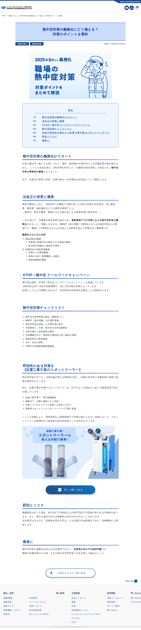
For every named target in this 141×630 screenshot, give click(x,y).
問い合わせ (112, 610)
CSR (74, 622)
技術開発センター (80, 610)
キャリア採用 (113, 606)
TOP (3, 16)
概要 (74, 602)
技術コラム (13, 16)
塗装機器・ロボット (12, 610)
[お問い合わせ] (126, 8)
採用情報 (111, 593)
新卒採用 (111, 602)
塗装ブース (8, 606)
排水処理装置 (35, 610)
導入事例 (60, 593)
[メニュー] (137, 8)
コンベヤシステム (37, 602)
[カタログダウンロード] (131, 8)
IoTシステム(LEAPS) (39, 614)
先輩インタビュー (115, 598)
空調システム (35, 606)
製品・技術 (8, 593)
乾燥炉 (6, 614)
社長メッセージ (79, 598)
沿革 (74, 606)
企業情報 (76, 593)
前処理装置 (7, 598)
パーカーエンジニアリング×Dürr (86, 614)
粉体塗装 (33, 598)
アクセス (76, 618)
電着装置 (7, 602)
